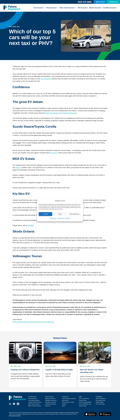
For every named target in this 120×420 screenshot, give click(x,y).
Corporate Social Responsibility (100, 401)
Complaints (99, 396)
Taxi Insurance (38, 8)
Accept (45, 214)
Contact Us (67, 218)
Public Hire (50, 322)
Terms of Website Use (85, 404)
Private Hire (40, 322)
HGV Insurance (83, 8)
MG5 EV (18, 167)
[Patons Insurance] (12, 8)
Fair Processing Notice (85, 402)
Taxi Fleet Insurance (34, 400)
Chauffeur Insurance (109, 8)
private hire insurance (69, 113)
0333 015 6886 (85, 2)
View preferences (74, 214)
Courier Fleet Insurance (34, 402)
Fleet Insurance (51, 8)
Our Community (100, 404)
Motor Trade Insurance (67, 8)
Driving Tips (17, 322)
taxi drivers (53, 153)
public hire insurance (52, 113)
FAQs (80, 396)
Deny (60, 214)
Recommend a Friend (68, 402)
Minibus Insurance (95, 8)
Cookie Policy (53, 218)
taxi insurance (46, 79)
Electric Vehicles (28, 322)
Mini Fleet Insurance (34, 404)
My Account (100, 2)
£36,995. (31, 225)
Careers (64, 404)
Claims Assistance (101, 398)
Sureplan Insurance (50, 402)
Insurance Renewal (50, 404)
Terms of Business (84, 398)
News (63, 406)
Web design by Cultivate (15, 415)
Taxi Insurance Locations (69, 398)
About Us (47, 406)
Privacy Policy (60, 218)
